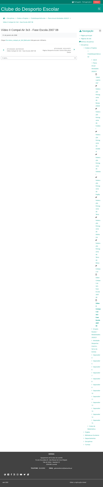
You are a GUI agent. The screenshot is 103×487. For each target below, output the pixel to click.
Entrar (97, 2)
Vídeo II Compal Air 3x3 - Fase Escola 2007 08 (18, 22)
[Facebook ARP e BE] (11, 474)
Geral (95, 60)
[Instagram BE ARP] (17, 474)
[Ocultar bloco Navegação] (100, 31)
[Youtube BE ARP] (21, 474)
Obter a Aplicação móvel (78, 482)
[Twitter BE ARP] (24, 474)
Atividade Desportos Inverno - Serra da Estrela (95, 346)
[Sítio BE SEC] (28, 474)
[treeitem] (90, 240)
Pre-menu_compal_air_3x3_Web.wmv (18, 40)
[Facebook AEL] (8, 474)
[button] (81, 2)
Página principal (86, 35)
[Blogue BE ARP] (14, 474)
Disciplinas (84, 45)
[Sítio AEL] (5, 474)
